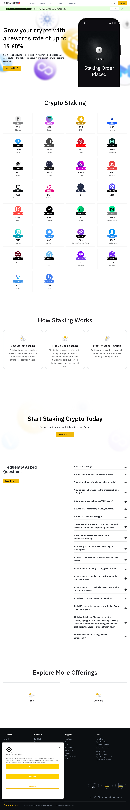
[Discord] (118, 798)
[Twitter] (95, 798)
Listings (67, 753)
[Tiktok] (122, 798)
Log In (113, 3)
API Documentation (71, 756)
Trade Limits (69, 750)
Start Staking (11, 68)
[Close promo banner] (122, 9)
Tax (66, 742)
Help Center (69, 739)
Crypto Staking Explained (104, 757)
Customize (33, 786)
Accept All (32, 766)
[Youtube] (106, 798)
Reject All (32, 776)
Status (67, 759)
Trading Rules (69, 747)
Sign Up (122, 3)
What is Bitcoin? (101, 751)
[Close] (59, 747)
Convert (36, 742)
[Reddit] (114, 798)
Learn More (114, 9)
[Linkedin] (98, 798)
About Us (6, 739)
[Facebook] (91, 798)
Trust (5, 742)
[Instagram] (110, 798)
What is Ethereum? (101, 754)
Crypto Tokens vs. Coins (103, 760)
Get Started (63, 434)
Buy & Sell (37, 739)
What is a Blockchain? (102, 748)
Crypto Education (101, 742)
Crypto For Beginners (102, 745)
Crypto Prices (100, 739)
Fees (66, 745)
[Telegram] (102, 798)
